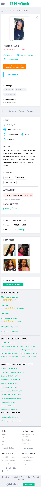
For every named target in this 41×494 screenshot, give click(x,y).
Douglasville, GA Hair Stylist (11, 398)
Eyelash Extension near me (10, 353)
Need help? (28, 484)
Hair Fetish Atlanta (9, 318)
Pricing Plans (26, 443)
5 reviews (18, 300)
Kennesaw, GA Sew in (9, 409)
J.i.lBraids (5, 305)
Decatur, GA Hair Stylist (9, 376)
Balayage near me (26, 350)
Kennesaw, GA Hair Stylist (10, 380)
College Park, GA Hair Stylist (11, 395)
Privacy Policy (26, 477)
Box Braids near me (8, 350)
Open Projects (27, 440)
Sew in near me (25, 343)
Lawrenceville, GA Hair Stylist (11, 391)
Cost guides (26, 464)
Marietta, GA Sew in (8, 402)
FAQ (3, 445)
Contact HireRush (8, 448)
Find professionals (28, 460)
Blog (3, 441)
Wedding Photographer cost (11, 421)
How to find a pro (27, 457)
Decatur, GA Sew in (8, 406)
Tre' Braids (5, 313)
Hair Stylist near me (8, 343)
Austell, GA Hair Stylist (9, 383)
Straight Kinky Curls (9, 327)
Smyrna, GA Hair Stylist (9, 387)
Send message (19, 230)
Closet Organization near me (30, 356)
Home (4, 434)
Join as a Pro (28, 448)
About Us (5, 438)
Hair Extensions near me (29, 346)
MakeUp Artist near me (9, 356)
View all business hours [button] (11, 200)
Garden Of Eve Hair (9, 331)
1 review (18, 321)
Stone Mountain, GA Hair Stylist (12, 372)
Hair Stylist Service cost (9, 417)
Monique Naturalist (9, 297)
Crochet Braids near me (9, 346)
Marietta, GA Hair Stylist (9, 368)
